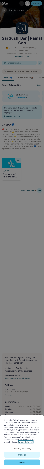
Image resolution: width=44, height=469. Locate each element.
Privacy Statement (25, 442)
